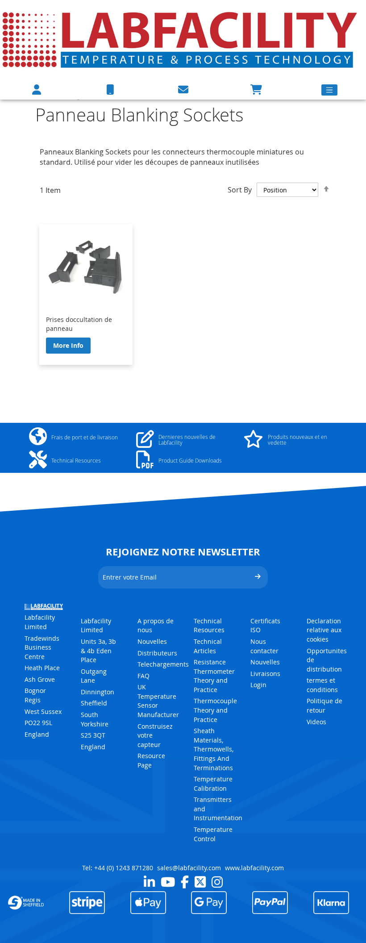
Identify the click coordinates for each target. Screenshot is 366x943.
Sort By (240, 190)
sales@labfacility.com (189, 868)
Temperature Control (213, 834)
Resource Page (151, 760)
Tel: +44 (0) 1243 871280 (117, 868)
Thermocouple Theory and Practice (215, 710)
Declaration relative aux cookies (324, 630)
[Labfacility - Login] (36, 89)
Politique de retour (324, 705)
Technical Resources (209, 625)
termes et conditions (322, 685)
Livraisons (265, 673)
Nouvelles (152, 641)
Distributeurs (157, 653)
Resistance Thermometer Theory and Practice (214, 676)
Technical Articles (208, 646)
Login (258, 684)
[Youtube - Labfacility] (168, 881)
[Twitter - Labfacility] (200, 881)
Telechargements (163, 664)
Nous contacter (264, 646)
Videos (316, 722)
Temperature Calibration (213, 784)
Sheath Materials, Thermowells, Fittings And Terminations (213, 749)
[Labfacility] (181, 39)
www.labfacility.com (254, 868)
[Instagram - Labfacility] (217, 881)
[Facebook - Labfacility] (185, 881)
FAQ (143, 676)
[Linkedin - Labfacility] (149, 881)
